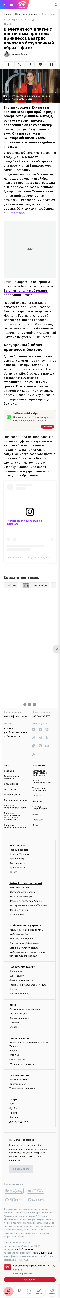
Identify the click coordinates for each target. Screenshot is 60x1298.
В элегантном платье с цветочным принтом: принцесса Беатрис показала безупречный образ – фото (48, 14)
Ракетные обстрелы (20, 887)
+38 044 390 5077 (41, 716)
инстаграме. (15, 213)
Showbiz (8, 14)
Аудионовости (17, 867)
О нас (7, 765)
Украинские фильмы (21, 1013)
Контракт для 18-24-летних (24, 943)
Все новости (18, 845)
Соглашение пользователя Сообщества (39, 773)
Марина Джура (20, 54)
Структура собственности (40, 808)
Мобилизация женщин (22, 938)
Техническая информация (39, 789)
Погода (13, 872)
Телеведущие (11, 789)
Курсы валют (17, 975)
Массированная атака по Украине (28, 905)
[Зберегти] (51, 64)
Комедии (14, 1022)
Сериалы (14, 1027)
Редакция (9, 771)
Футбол (14, 1108)
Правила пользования (15, 800)
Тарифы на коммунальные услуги (28, 984)
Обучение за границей (22, 1064)
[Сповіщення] (56, 5)
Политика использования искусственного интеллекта (12, 816)
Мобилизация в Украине (25, 925)
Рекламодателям (12, 795)
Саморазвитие (17, 1059)
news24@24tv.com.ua (15, 716)
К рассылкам (21, 1169)
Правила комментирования (41, 782)
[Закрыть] (53, 1265)
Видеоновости (17, 863)
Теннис (13, 1112)
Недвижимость (19, 1075)
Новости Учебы (19, 1038)
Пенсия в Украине (19, 993)
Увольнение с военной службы (27, 929)
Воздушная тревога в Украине (26, 901)
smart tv (14, 1200)
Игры (35, 825)
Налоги (14, 989)
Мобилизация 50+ (19, 934)
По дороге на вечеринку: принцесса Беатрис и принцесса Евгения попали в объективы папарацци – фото (28, 288)
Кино (13, 1004)
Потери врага (17, 914)
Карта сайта (38, 820)
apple (36, 1191)
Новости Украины (19, 854)
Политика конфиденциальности (15, 807)
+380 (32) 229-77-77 (23, 1249)
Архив (35, 814)
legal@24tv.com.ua (43, 1253)
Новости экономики (22, 967)
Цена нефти (16, 971)
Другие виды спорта (21, 1121)
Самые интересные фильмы (25, 1009)
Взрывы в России (19, 910)
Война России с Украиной (26, 883)
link (34, 729)
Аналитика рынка (19, 1079)
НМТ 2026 (15, 1055)
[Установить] (30, 1273)
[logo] (22, 4)
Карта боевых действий (23, 892)
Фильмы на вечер (19, 1018)
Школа (13, 1050)
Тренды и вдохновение (22, 1088)
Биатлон (14, 1117)
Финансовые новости (21, 980)
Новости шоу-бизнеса (26, 14)
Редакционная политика (11, 777)
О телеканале (11, 784)
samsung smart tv (36, 1200)
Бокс (12, 1103)
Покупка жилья (18, 1084)
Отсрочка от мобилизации (24, 947)
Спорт (13, 1099)
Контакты (37, 796)
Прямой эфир (17, 858)
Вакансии (37, 801)
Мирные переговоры (21, 896)
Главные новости (19, 849)
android (14, 1191)
